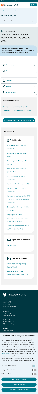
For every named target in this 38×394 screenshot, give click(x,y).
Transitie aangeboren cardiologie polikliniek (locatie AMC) (18, 227)
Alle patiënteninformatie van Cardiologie (17, 120)
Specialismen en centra (10, 11)
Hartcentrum (11, 245)
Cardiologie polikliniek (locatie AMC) (17, 155)
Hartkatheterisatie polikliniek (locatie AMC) (16, 190)
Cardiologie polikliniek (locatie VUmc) (17, 162)
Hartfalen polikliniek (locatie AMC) (18, 184)
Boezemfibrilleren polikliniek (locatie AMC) (16, 147)
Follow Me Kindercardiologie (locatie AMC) (16, 178)
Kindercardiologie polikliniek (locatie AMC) (16, 170)
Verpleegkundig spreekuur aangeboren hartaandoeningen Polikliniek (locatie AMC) (17, 218)
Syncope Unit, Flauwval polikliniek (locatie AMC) (18, 208)
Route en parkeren (9, 315)
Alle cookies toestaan (19, 379)
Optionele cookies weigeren (19, 390)
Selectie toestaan (19, 384)
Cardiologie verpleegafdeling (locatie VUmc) (16, 265)
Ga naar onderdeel (10, 21)
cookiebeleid (5, 353)
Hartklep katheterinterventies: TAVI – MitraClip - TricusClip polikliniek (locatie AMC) (18, 199)
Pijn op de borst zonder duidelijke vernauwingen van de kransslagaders (17, 109)
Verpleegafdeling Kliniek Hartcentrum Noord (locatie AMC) (18, 273)
